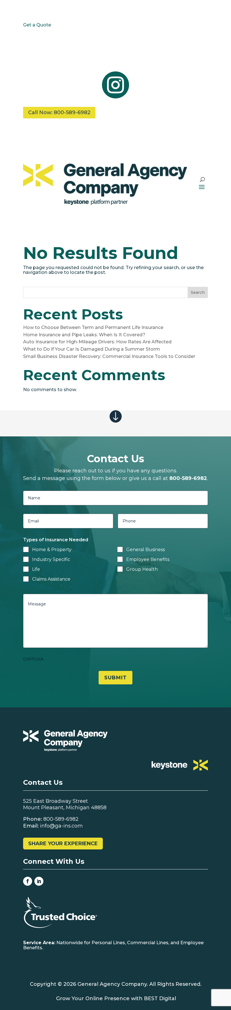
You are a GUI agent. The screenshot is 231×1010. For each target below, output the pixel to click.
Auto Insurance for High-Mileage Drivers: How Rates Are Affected (97, 341)
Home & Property (52, 549)
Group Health (142, 569)
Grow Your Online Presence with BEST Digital (116, 998)
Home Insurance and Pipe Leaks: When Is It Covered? (84, 334)
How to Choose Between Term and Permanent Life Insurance (93, 327)
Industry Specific (51, 559)
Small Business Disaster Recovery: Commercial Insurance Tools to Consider (109, 356)
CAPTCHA (33, 659)
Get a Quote (37, 25)
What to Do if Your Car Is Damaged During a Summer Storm (91, 349)
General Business (145, 549)
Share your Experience (63, 843)
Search (198, 292)
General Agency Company (112, 984)
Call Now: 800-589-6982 (59, 112)
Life (36, 569)
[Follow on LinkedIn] (38, 881)
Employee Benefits (147, 559)
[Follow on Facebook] (27, 881)
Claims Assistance (51, 579)
